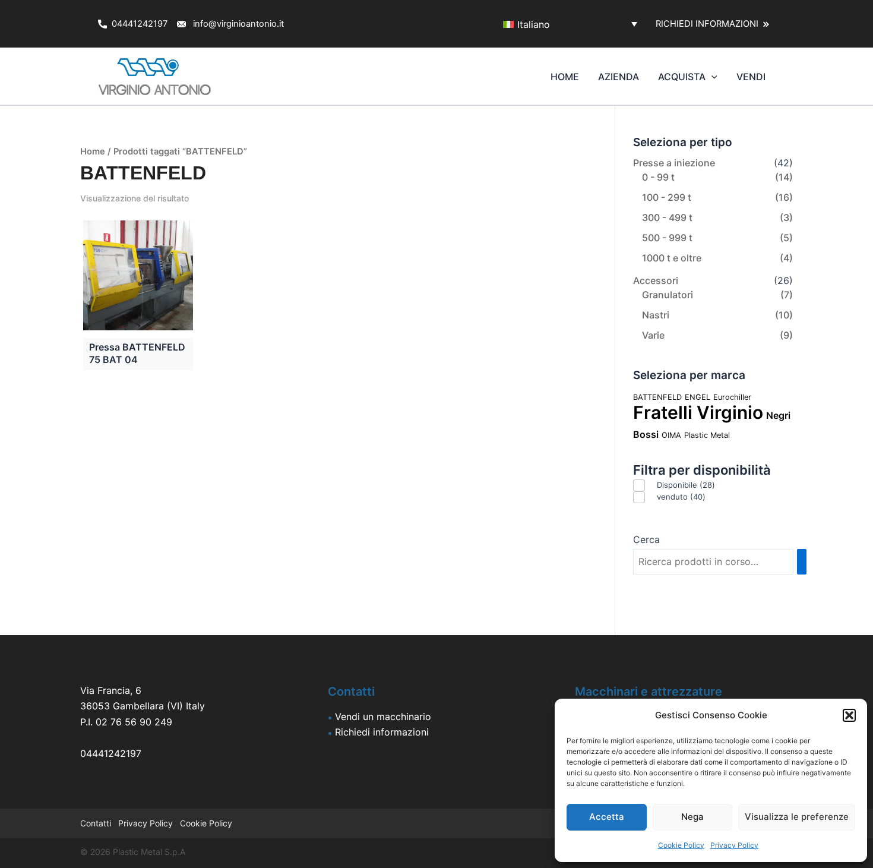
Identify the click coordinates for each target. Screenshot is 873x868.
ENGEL (697, 397)
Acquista (682, 77)
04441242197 (141, 23)
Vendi (751, 77)
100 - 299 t (666, 197)
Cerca (646, 539)
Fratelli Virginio (698, 412)
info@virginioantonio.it (238, 23)
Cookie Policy (681, 845)
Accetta (606, 816)
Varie (653, 335)
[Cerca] (801, 562)
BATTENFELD (657, 397)
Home (565, 77)
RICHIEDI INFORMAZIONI (709, 23)
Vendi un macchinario (383, 716)
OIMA (671, 435)
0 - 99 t (658, 177)
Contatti (96, 823)
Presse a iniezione (674, 163)
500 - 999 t (667, 238)
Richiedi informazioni (382, 732)
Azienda (618, 77)
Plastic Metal (707, 435)
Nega (692, 816)
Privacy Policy (734, 845)
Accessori (655, 280)
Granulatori (667, 295)
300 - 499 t (667, 217)
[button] (849, 715)
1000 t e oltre (671, 258)
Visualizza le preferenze (797, 816)
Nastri (655, 315)
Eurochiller (732, 397)
